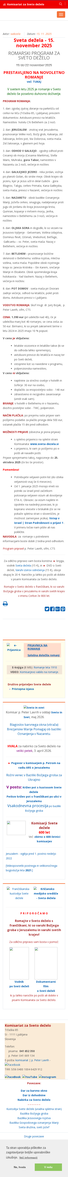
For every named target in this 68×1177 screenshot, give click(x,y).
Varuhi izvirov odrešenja (30, 570)
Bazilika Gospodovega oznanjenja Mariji (34, 1122)
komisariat (21, 1060)
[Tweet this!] (47, 610)
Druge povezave (34, 1136)
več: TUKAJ (34, 81)
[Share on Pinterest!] (63, 610)
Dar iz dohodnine (34, 1095)
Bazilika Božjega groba (34, 1113)
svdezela (15, 34)
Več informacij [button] (28, 1157)
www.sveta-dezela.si (44, 444)
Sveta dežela (23, 565)
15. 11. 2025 (44, 34)
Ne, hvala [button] (20, 1167)
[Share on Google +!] (57, 610)
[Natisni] (5, 604)
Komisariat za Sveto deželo (25, 4)
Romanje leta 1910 (45, 667)
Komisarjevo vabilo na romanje (39, 672)
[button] (60, 3)
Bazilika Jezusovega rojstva (34, 1118)
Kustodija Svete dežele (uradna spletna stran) (34, 1109)
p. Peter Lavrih (40, 1060)
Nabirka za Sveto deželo (34, 1100)
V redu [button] (48, 1167)
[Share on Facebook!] (52, 610)
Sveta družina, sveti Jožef (34, 1127)
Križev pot (29, 787)
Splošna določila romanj (44, 655)
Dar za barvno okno (34, 1090)
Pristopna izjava (23, 689)
